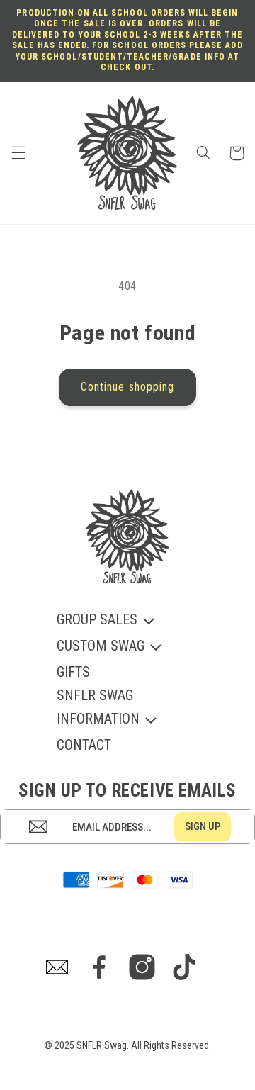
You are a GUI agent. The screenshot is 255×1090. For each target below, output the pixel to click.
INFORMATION (98, 719)
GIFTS (73, 671)
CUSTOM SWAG (100, 646)
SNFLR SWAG (95, 695)
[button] (18, 153)
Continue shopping (127, 386)
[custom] (57, 967)
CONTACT (84, 744)
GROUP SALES (97, 620)
